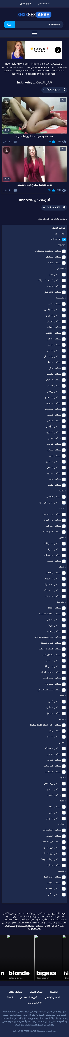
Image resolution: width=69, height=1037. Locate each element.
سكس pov (55, 274)
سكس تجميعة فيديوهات (47, 251)
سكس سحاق (53, 257)
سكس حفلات (53, 836)
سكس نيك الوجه (52, 678)
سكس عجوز (54, 549)
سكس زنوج (55, 731)
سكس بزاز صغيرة (51, 514)
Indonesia (56, 239)
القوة (62, 778)
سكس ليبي (55, 456)
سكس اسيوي (53, 315)
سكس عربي (54, 812)
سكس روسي (54, 391)
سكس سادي (54, 789)
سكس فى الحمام (52, 842)
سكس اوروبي (54, 339)
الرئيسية (54, 992)
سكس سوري (53, 403)
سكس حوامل (53, 497)
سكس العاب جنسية (50, 614)
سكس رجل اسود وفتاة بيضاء (45, 725)
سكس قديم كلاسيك (49, 280)
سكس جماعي (53, 707)
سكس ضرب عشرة (51, 643)
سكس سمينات (52, 543)
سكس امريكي (53, 333)
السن (62, 538)
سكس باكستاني (52, 356)
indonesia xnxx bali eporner (40, 74)
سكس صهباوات (52, 584)
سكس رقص (54, 631)
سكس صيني (54, 415)
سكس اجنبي (54, 807)
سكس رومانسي (52, 783)
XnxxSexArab (30, 1031)
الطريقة (61, 602)
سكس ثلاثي (54, 701)
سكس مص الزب (52, 666)
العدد (62, 696)
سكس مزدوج (54, 713)
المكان (61, 824)
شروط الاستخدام (28, 998)
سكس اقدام (54, 608)
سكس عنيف (54, 795)
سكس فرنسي (53, 426)
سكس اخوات (54, 883)
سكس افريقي (54, 321)
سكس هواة (54, 263)
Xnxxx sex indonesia (12, 68)
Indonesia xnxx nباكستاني (46, 64)
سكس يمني (54, 485)
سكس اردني (54, 304)
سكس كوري (54, 438)
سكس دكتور (54, 754)
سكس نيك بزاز (53, 684)
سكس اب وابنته (52, 877)
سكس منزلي (54, 865)
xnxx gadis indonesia (37, 67)
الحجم (62, 508)
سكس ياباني (54, 479)
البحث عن (60, 233)
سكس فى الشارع (52, 848)
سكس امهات (53, 889)
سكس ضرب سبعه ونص (47, 637)
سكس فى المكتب (51, 853)
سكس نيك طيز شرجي (49, 690)
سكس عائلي (54, 894)
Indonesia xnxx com (17, 64)
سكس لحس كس (51, 655)
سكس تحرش (53, 620)
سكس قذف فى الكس (49, 649)
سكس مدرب (54, 760)
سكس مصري (53, 462)
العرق (62, 719)
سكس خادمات (53, 748)
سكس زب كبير (53, 526)
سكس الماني (54, 327)
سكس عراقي (54, 421)
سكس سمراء (53, 737)
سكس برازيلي (54, 362)
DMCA (10, 998)
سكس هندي (54, 473)
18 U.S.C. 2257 (35, 1003)
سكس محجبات (52, 590)
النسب (61, 871)
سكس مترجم (54, 818)
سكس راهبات (53, 573)
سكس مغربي (54, 467)
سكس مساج (53, 661)
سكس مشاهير (53, 772)
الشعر (62, 567)
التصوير (61, 269)
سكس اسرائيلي (52, 310)
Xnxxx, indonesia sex (25, 71)
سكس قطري (53, 432)
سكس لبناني (54, 450)
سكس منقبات (53, 596)
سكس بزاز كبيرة (52, 520)
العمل (62, 742)
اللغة (62, 801)
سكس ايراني (54, 345)
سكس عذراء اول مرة (50, 502)
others (61, 245)
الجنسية (60, 298)
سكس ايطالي (53, 351)
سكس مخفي (54, 286)
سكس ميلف (54, 561)
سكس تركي (55, 368)
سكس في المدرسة (51, 859)
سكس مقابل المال (51, 672)
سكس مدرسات (52, 766)
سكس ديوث (54, 625)
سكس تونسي (53, 374)
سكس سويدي (53, 409)
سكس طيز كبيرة (52, 532)
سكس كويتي (54, 444)
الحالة (62, 491)
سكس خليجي (54, 386)
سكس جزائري (53, 380)
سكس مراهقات (52, 555)
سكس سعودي (53, 397)
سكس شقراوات (52, 579)
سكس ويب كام (53, 292)
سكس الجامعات (52, 830)
